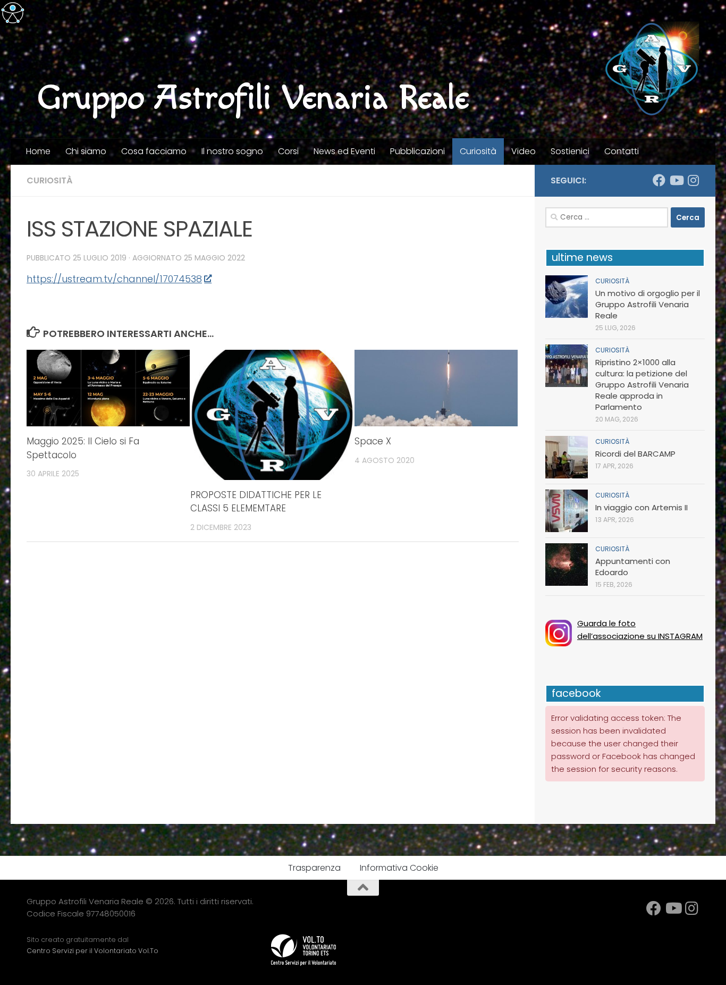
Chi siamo (85, 151)
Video (523, 151)
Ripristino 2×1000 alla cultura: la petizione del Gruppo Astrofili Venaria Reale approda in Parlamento (642, 384)
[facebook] (659, 180)
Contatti (621, 151)
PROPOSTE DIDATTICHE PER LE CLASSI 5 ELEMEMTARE (256, 502)
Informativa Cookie (399, 868)
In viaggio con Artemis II (641, 507)
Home (38, 151)
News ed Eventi (344, 151)
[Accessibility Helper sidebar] (13, 13)
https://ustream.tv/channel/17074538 (114, 278)
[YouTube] (676, 180)
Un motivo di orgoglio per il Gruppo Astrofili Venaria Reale (647, 304)
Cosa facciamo (154, 151)
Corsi (288, 151)
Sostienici (570, 151)
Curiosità (478, 151)
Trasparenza (314, 868)
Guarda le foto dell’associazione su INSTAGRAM (640, 630)
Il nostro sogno (232, 151)
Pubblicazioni (417, 151)
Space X (372, 441)
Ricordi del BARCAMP (635, 453)
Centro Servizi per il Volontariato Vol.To (92, 950)
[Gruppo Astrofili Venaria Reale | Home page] (651, 69)
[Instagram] (693, 180)
